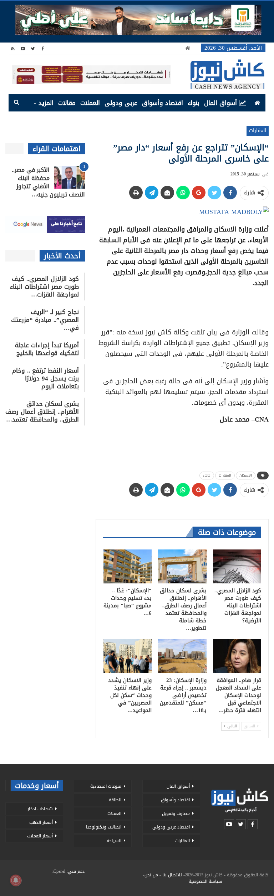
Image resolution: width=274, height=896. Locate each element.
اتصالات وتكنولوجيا (103, 827)
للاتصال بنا (172, 875)
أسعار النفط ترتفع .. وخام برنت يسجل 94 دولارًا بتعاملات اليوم (45, 378)
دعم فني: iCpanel (68, 871)
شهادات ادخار (40, 809)
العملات (90, 103)
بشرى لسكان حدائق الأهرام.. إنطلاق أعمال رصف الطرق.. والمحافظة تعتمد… (42, 411)
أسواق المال (220, 103)
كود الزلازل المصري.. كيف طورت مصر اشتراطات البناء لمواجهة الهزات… (44, 286)
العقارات (257, 130)
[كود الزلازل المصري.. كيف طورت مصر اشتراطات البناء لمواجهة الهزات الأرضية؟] (237, 566)
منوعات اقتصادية (105, 786)
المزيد (46, 103)
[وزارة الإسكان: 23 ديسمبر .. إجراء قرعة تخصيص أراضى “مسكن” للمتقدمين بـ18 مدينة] (182, 656)
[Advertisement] (182, 305)
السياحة (114, 841)
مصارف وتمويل (176, 813)
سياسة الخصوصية (205, 881)
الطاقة (115, 800)
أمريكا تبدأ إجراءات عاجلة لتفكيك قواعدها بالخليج (47, 349)
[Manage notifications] (15, 880)
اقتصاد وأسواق (162, 103)
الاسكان (245, 475)
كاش (206, 475)
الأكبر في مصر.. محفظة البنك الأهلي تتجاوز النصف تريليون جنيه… (48, 182)
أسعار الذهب (41, 822)
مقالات (67, 103)
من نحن (151, 875)
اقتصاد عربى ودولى (171, 827)
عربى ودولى (121, 103)
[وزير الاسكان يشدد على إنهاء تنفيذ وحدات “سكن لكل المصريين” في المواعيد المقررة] (127, 656)
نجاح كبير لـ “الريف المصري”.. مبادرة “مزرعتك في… (45, 319)
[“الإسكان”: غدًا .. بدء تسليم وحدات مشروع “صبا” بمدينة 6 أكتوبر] (127, 566)
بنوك (193, 103)
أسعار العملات (40, 836)
